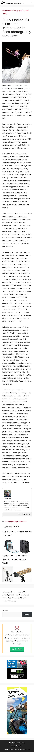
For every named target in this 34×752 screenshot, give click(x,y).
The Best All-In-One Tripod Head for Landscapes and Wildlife (14, 559)
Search (5, 611)
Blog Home (6, 11)
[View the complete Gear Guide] (17, 710)
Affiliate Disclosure (17, 746)
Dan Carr (7, 499)
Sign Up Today (17, 649)
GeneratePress (25, 749)
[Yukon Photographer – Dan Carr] (12, 2)
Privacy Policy (21, 742)
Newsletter (12, 742)
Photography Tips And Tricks (15, 522)
